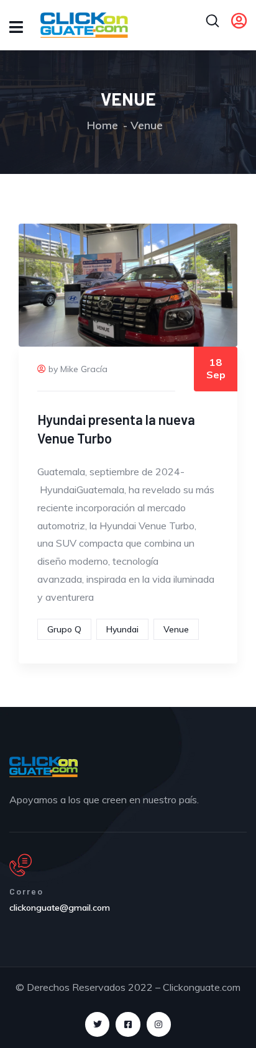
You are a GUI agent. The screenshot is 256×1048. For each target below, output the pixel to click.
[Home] (43, 767)
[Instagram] (159, 1024)
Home (102, 125)
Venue (176, 629)
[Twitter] (97, 1024)
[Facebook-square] (128, 1024)
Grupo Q (64, 629)
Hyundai (122, 629)
